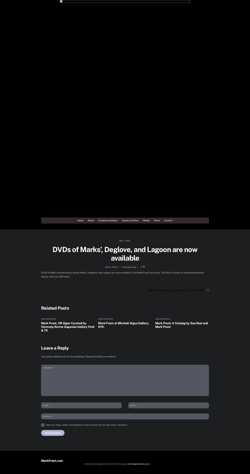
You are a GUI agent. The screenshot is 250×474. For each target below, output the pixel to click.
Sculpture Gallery (108, 220)
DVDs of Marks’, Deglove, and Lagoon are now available (125, 253)
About (91, 220)
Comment (48, 368)
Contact (168, 220)
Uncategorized (129, 267)
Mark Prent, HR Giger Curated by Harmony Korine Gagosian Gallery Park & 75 (68, 326)
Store (157, 220)
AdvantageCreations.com (139, 464)
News (80, 220)
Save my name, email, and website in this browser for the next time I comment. (87, 425)
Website (47, 416)
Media (146, 220)
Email (133, 405)
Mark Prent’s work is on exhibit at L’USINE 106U (176, 290)
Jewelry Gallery (130, 220)
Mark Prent (111, 267)
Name (46, 405)
